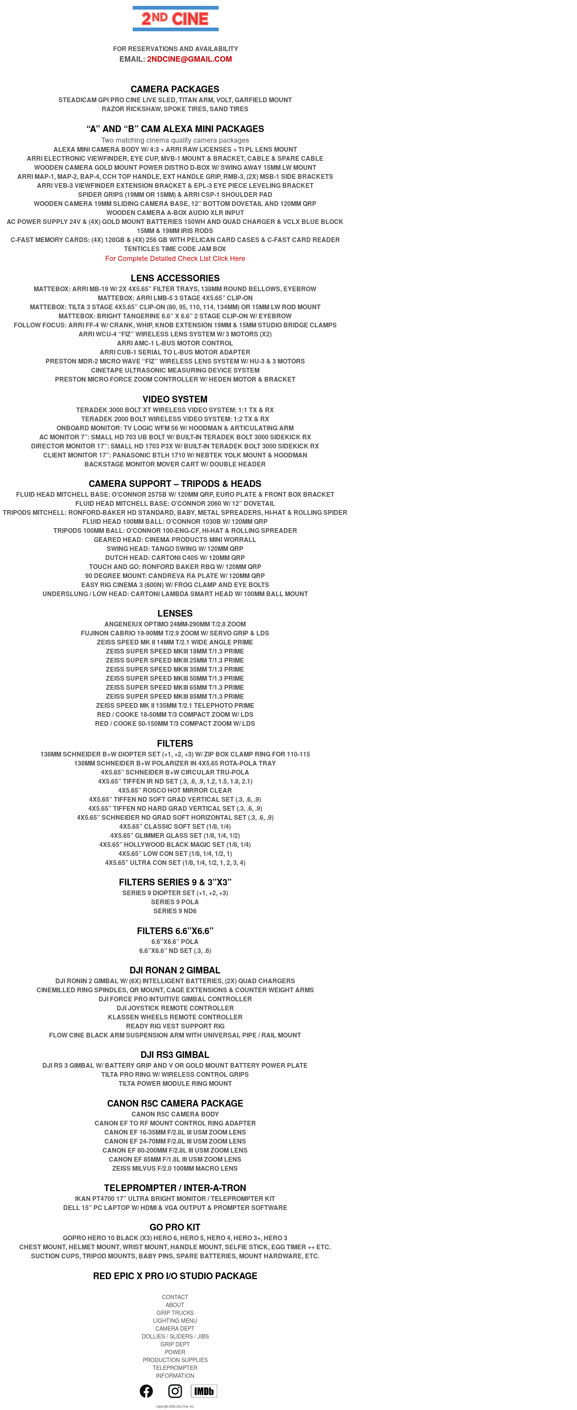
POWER (175, 1352)
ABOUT (175, 1305)
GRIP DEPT (175, 1344)
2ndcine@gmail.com (189, 58)
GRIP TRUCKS (175, 1312)
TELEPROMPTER (175, 1367)
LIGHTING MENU (175, 1320)
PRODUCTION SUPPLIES (175, 1360)
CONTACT (175, 1297)
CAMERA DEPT (175, 1328)
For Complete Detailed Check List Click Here (175, 258)
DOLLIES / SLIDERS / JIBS (175, 1336)
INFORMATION (175, 1375)
